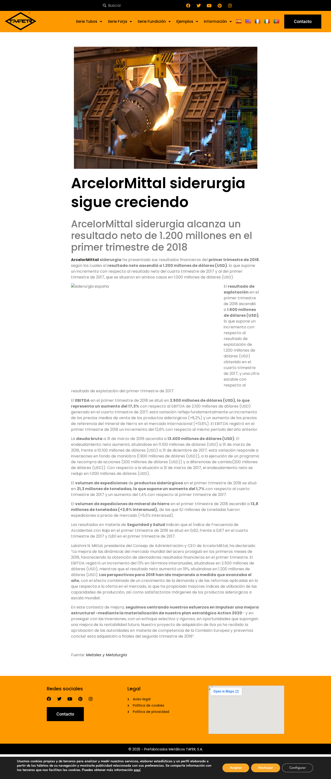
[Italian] (267, 21)
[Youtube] (209, 5)
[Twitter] (199, 5)
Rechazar (265, 767)
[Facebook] (188, 5)
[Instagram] (230, 5)
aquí (137, 770)
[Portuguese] (277, 21)
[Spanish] (239, 21)
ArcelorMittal (85, 259)
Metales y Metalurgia (106, 655)
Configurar (297, 767)
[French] (258, 21)
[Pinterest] (219, 5)
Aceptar (236, 767)
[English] (248, 21)
